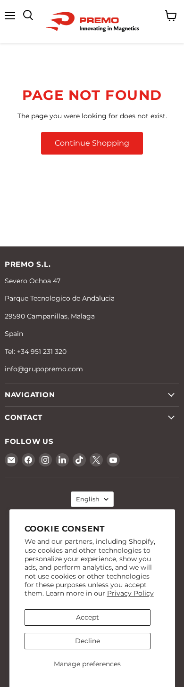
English (88, 499)
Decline (87, 641)
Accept (87, 617)
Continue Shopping (92, 143)
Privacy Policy (130, 593)
